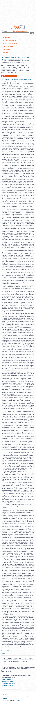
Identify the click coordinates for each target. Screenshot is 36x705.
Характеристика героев (8, 683)
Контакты (19, 700)
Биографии (6, 49)
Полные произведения (10, 43)
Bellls (8, 650)
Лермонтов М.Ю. (16, 57)
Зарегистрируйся (7, 659)
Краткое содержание (8, 679)
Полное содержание (7, 681)
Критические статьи (7, 685)
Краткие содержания (9, 40)
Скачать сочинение (9, 76)
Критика (5, 52)
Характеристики (8, 46)
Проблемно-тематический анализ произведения (17, 79)
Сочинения (6, 37)
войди (17, 659)
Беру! (3, 653)
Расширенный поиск (21, 31)
